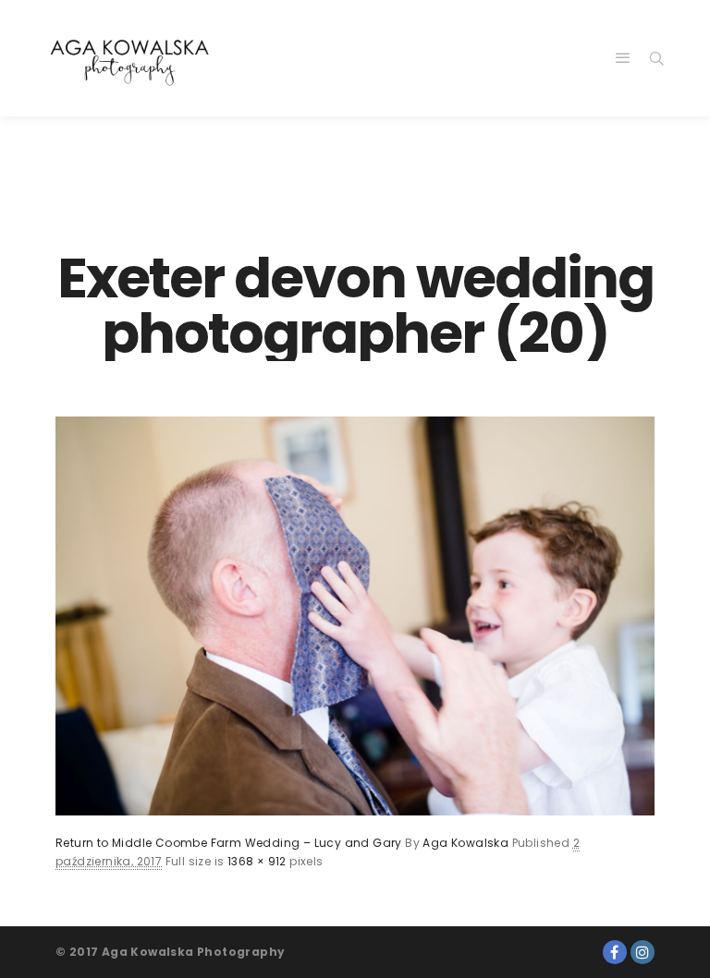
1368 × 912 (257, 861)
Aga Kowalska (465, 843)
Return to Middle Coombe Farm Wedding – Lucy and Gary (228, 843)
